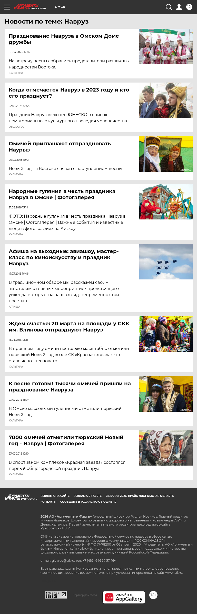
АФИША (14, 307)
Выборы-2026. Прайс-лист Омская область (140, 496)
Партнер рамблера (85, 595)
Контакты (48, 502)
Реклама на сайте (55, 496)
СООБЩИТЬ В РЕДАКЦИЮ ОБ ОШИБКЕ (88, 502)
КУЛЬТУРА (16, 73)
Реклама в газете (88, 496)
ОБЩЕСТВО (16, 127)
